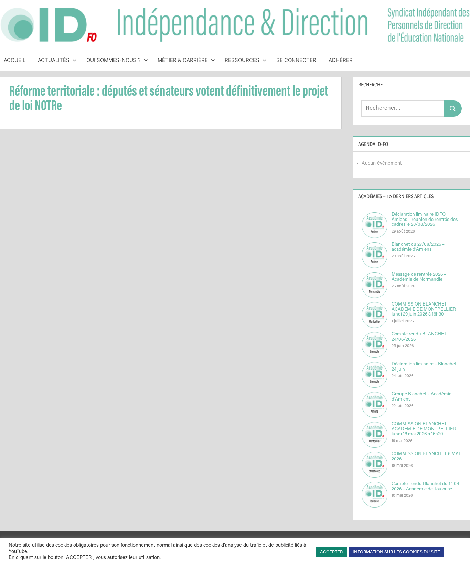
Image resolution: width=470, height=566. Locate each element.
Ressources (242, 60)
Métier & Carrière (183, 60)
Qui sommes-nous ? (113, 60)
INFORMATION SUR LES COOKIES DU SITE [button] (396, 552)
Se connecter (296, 60)
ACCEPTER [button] (331, 552)
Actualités (54, 60)
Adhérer (341, 60)
